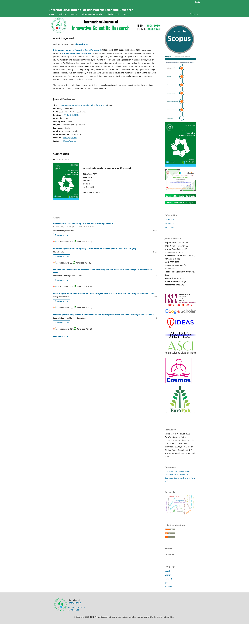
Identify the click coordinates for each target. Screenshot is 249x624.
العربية (167, 571)
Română (168, 586)
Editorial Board (112, 14)
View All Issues (59, 336)
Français (168, 579)
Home (51, 14)
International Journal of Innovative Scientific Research (91, 10)
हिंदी (166, 582)
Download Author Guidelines (177, 471)
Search (194, 14)
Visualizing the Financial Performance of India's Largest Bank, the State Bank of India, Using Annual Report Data (103, 293)
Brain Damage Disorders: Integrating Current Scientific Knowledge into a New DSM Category (94, 248)
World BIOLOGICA (71, 115)
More (125, 14)
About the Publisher (76, 607)
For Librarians (170, 227)
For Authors (169, 223)
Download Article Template (176, 474)
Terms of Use (73, 610)
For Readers (169, 219)
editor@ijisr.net (81, 44)
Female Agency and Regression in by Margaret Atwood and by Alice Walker (103, 314)
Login (197, 2)
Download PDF (63, 235)
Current (73, 14)
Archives (62, 14)
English (168, 575)
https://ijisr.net (69, 141)
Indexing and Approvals (91, 14)
